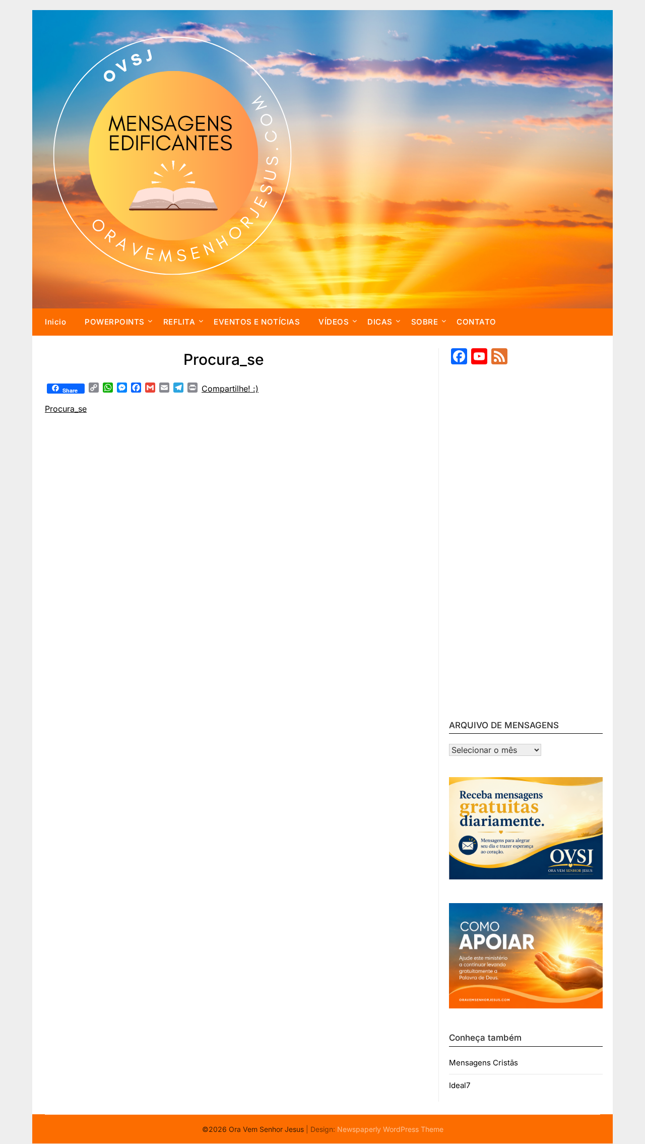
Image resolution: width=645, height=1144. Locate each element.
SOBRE (424, 322)
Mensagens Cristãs (483, 1062)
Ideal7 (459, 1085)
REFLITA (179, 322)
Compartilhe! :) (230, 389)
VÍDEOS (333, 322)
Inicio (55, 322)
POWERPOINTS (115, 322)
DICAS (380, 322)
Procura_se (66, 409)
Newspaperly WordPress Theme (390, 1129)
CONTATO (476, 322)
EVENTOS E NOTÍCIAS (257, 322)
